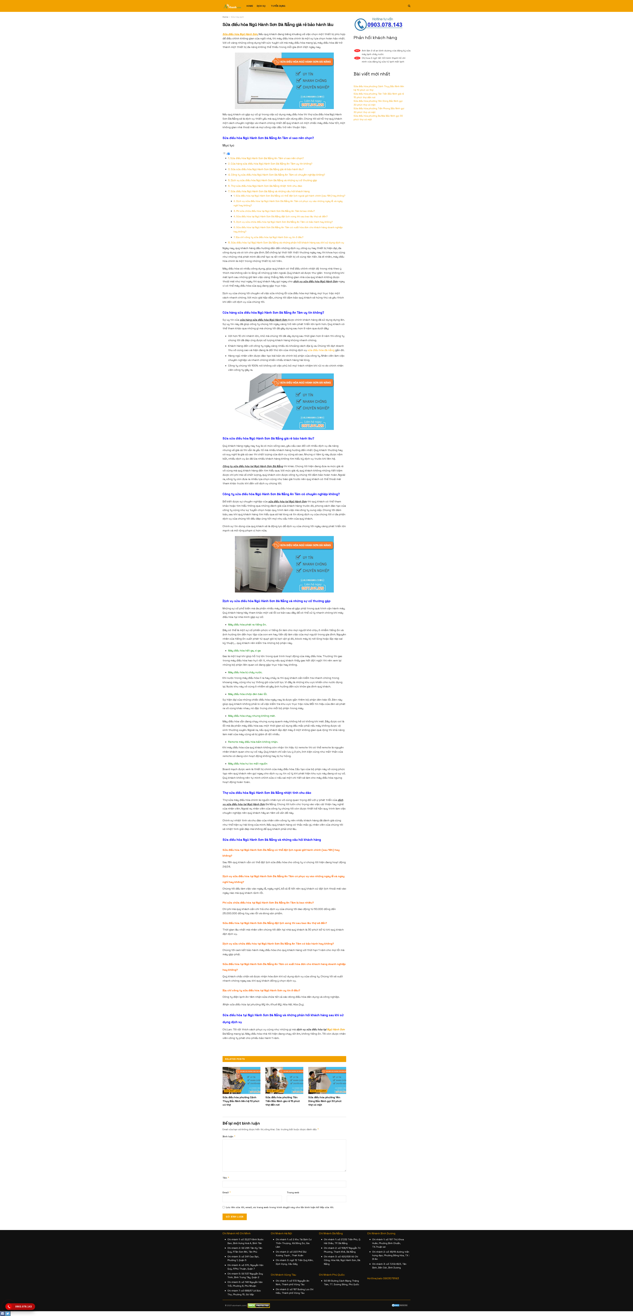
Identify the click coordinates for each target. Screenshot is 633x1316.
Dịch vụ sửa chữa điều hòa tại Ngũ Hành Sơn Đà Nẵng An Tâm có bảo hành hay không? (284, 221)
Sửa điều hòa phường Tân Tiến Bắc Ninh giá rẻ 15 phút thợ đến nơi (282, 1101)
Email (227, 1192)
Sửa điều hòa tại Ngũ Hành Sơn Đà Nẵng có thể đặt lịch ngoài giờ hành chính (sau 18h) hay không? (290, 195)
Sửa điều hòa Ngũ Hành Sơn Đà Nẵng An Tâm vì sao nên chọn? (267, 158)
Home (249, 5)
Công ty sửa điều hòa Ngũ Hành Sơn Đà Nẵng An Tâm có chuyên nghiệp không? (278, 174)
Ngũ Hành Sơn (336, 1029)
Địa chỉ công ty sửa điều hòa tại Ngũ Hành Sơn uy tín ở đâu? (269, 237)
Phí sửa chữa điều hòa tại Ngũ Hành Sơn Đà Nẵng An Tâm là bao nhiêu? (275, 211)
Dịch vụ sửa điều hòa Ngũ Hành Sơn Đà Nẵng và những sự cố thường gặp (274, 180)
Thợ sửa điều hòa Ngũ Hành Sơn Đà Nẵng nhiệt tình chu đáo (266, 185)
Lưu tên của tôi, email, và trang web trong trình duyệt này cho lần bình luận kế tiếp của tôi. (280, 1207)
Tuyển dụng (278, 5)
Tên (226, 1177)
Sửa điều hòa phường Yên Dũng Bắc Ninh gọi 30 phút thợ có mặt (325, 1101)
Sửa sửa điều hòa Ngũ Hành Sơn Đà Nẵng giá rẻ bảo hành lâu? (267, 169)
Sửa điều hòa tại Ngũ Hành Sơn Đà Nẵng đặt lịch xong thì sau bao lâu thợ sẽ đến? (282, 216)
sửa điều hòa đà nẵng (321, 350)
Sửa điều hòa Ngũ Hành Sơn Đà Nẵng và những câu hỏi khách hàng (270, 191)
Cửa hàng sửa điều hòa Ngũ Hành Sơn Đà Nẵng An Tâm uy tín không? (271, 163)
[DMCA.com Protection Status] (400, 1305)
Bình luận (229, 1136)
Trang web (293, 1192)
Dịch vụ (261, 5)
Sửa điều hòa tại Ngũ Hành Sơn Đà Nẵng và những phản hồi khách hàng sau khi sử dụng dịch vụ (287, 242)
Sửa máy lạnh (237, 17)
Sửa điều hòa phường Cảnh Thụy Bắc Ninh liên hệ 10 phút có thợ (241, 1101)
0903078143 (391, 1278)
